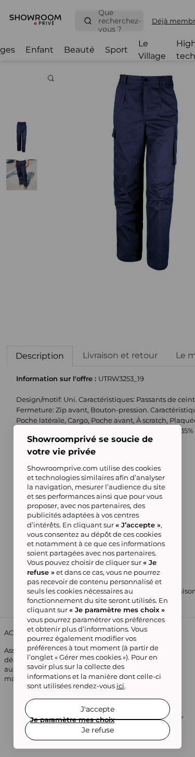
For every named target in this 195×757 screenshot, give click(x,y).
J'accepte (97, 709)
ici (120, 686)
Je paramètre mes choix (72, 719)
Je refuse (98, 730)
